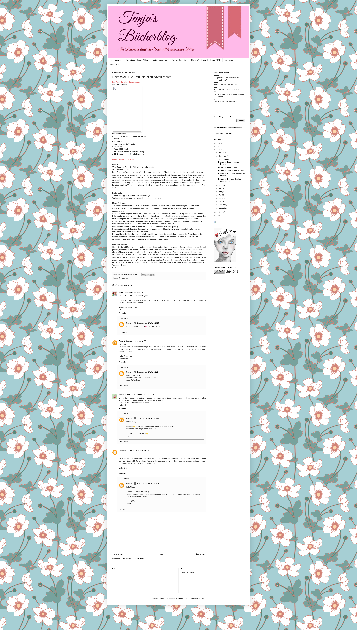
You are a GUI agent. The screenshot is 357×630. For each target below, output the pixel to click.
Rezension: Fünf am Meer (228, 167)
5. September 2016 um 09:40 (148, 418)
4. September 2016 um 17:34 (143, 395)
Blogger (201, 598)
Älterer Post (200, 554)
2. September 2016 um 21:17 (148, 372)
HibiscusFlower (125, 395)
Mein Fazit (114, 64)
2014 (219, 215)
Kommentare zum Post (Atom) (133, 558)
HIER (116, 152)
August (221, 185)
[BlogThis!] (145, 274)
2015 (219, 212)
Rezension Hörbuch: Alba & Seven (231, 171)
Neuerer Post (118, 554)
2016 (219, 150)
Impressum (230, 60)
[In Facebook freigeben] (150, 274)
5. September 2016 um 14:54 (138, 450)
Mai (220, 195)
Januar (221, 208)
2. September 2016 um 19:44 (135, 341)
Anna (121, 341)
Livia (121, 292)
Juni (220, 192)
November (223, 156)
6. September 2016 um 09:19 (148, 484)
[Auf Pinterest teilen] (153, 274)
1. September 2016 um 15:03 (135, 292)
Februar (222, 205)
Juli (220, 188)
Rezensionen (116, 60)
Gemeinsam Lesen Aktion (137, 60)
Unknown (129, 323)
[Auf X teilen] (148, 274)
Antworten (123, 313)
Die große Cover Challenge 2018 (205, 60)
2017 (219, 147)
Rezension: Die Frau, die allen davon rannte (229, 180)
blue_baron (183, 598)
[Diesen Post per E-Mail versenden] (142, 274)
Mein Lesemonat (160, 60)
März (221, 202)
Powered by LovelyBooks (223, 133)
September (223, 159)
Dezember (223, 153)
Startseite (159, 554)
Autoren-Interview (179, 60)
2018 (219, 143)
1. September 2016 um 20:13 (148, 323)
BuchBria (122, 450)
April (220, 198)
